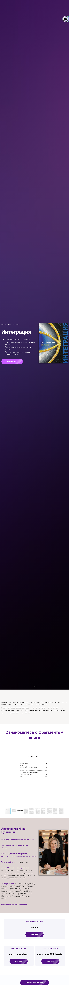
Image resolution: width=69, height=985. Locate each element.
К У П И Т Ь (34, 934)
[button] (3, 775)
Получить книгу (12, 361)
